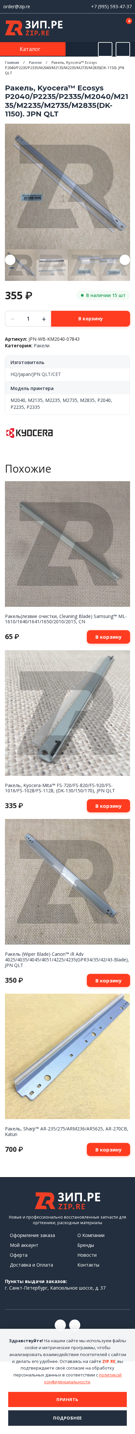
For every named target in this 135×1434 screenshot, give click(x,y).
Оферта (19, 1255)
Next (125, 260)
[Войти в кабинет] (105, 28)
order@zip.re (16, 6)
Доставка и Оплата (31, 1265)
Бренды (85, 1245)
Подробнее (67, 1418)
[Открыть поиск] (105, 49)
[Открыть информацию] (123, 49)
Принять (67, 1399)
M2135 (35, 400)
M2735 (70, 400)
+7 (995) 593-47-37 (111, 6)
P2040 (104, 400)
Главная (12, 62)
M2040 (17, 400)
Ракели (35, 62)
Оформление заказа (32, 1235)
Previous (10, 260)
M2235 (52, 400)
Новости (87, 1255)
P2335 (33, 407)
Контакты (88, 1265)
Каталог (31, 49)
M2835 (87, 400)
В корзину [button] (108, 636)
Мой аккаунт (24, 1245)
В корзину (90, 318)
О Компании (91, 1235)
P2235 (17, 407)
